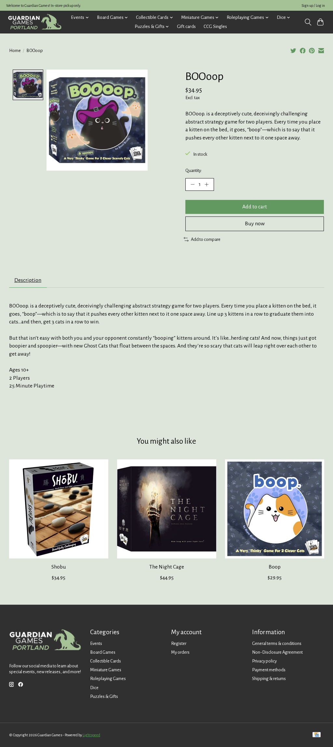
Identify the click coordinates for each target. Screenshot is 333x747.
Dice (94, 687)
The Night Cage (166, 567)
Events (96, 643)
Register (178, 643)
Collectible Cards (105, 661)
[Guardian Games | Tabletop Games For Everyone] (34, 22)
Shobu (58, 567)
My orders (180, 652)
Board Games (102, 652)
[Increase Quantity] (206, 184)
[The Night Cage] (166, 508)
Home (15, 50)
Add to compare (205, 239)
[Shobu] (58, 508)
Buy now (255, 224)
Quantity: (193, 170)
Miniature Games (105, 669)
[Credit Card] (317, 735)
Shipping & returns (269, 678)
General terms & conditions (276, 643)
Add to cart (254, 207)
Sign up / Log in (313, 5)
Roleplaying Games (108, 678)
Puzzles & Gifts (104, 696)
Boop (275, 567)
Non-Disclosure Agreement (277, 652)
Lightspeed (91, 735)
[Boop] (274, 508)
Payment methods (269, 669)
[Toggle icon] (308, 22)
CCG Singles (215, 26)
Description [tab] (27, 280)
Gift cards (186, 26)
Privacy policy (264, 661)
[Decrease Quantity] (192, 184)
